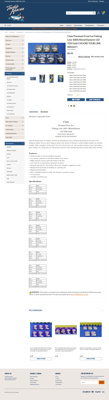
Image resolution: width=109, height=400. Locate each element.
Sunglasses (9, 48)
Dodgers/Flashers (10, 52)
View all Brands (10, 182)
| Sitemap (16, 392)
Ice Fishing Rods (11, 114)
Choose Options (41, 359)
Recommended (35, 310)
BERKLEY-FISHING (11, 150)
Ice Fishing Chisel (11, 89)
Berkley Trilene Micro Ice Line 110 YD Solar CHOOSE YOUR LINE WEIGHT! (90, 348)
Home (61, 25)
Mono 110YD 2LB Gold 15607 (77, 77)
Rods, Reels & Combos (12, 121)
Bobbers (9, 96)
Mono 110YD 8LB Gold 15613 (77, 91)
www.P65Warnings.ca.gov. (79, 294)
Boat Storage (78, 25)
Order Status (33, 382)
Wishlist (101, 1)
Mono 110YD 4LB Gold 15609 (77, 82)
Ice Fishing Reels (11, 93)
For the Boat (9, 125)
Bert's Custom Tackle (12, 161)
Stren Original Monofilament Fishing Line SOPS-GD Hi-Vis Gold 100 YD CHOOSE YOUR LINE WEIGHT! (65, 349)
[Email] (71, 106)
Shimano (9, 168)
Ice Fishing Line (20, 32)
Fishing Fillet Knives (11, 133)
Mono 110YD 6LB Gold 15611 (77, 86)
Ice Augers (9, 100)
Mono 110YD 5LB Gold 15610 (77, 84)
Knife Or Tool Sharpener (12, 36)
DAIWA (9, 154)
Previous (29, 53)
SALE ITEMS (9, 137)
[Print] (74, 106)
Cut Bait (8, 44)
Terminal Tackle (10, 64)
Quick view (41, 330)
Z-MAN (8, 164)
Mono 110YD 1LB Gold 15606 (77, 75)
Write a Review (84, 57)
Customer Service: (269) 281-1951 (15, 1)
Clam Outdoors (71, 49)
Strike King (9, 171)
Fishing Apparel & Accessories (10, 68)
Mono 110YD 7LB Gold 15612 (77, 88)
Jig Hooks (9, 82)
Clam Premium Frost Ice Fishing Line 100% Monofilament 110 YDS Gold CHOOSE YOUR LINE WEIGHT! (48, 32)
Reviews (44, 112)
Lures (7, 117)
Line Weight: (71, 72)
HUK (8, 178)
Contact (68, 25)
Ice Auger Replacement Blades (12, 78)
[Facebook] (68, 106)
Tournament (100, 25)
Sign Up (36, 380)
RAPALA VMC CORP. (12, 175)
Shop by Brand (9, 143)
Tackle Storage (10, 60)
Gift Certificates (93, 1)
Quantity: (70, 95)
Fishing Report (89, 25)
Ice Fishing (11, 32)
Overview (33, 112)
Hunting (8, 56)
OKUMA (9, 147)
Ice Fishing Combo (11, 103)
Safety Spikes (10, 110)
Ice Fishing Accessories (12, 86)
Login (31, 380)
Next (64, 53)
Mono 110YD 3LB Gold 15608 (77, 80)
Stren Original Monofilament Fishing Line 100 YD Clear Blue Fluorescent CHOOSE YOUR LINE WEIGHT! (41, 349)
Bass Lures (9, 40)
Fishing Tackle (9, 129)
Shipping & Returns (34, 384)
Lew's (8, 157)
